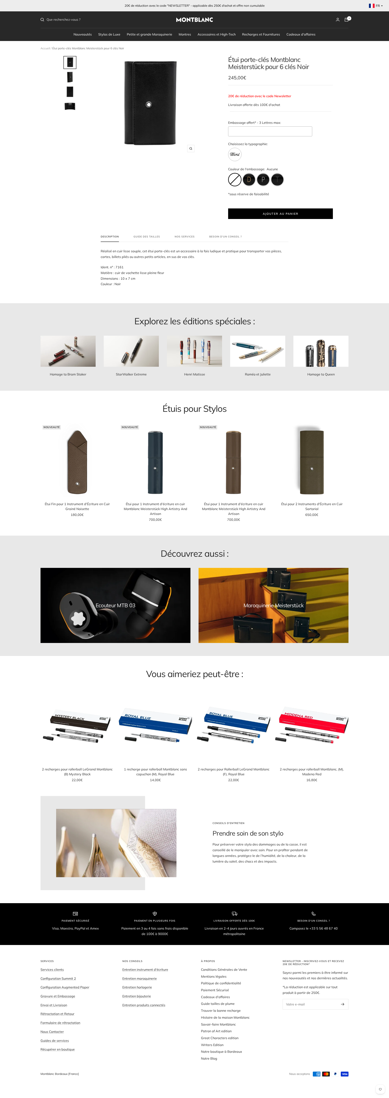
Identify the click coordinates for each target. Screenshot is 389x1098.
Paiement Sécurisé (215, 990)
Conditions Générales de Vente (224, 969)
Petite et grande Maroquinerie (149, 34)
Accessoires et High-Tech (217, 34)
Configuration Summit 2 (58, 978)
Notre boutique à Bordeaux (221, 1051)
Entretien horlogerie (137, 987)
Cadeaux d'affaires (300, 34)
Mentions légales (214, 976)
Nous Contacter (52, 1032)
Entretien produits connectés (143, 1005)
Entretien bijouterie (136, 996)
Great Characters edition (219, 1038)
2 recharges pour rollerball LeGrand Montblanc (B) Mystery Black (77, 771)
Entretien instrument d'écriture (145, 969)
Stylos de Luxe (109, 34)
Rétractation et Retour (57, 1014)
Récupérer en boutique (58, 1049)
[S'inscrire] (342, 1004)
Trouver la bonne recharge (221, 1010)
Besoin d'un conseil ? (225, 236)
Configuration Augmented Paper (65, 987)
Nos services (185, 236)
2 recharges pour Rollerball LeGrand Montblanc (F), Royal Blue (233, 771)
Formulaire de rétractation (60, 1023)
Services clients (52, 969)
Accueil (45, 48)
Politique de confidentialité (221, 983)
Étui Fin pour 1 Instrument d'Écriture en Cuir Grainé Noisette (77, 506)
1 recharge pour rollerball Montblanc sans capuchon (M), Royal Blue (155, 771)
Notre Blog (209, 1058)
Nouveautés (83, 34)
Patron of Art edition (216, 1031)
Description (110, 236)
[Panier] (346, 20)
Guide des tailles (147, 236)
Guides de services (55, 1041)
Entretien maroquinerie (139, 978)
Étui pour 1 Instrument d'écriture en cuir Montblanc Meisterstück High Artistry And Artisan (155, 509)
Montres (185, 34)
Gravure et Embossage (58, 996)
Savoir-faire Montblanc (218, 1024)
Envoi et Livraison (54, 1005)
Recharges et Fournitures (261, 34)
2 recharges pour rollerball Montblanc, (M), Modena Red (312, 771)
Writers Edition (212, 1045)
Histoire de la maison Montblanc (225, 1017)
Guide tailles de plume (218, 1004)
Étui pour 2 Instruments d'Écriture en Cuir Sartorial (312, 506)
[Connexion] (338, 19)
